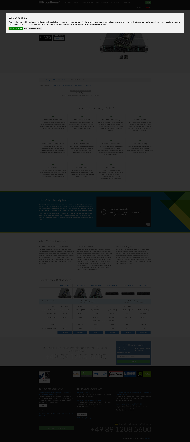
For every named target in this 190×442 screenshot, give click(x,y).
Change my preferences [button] (32, 28)
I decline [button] (19, 28)
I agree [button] (12, 28)
